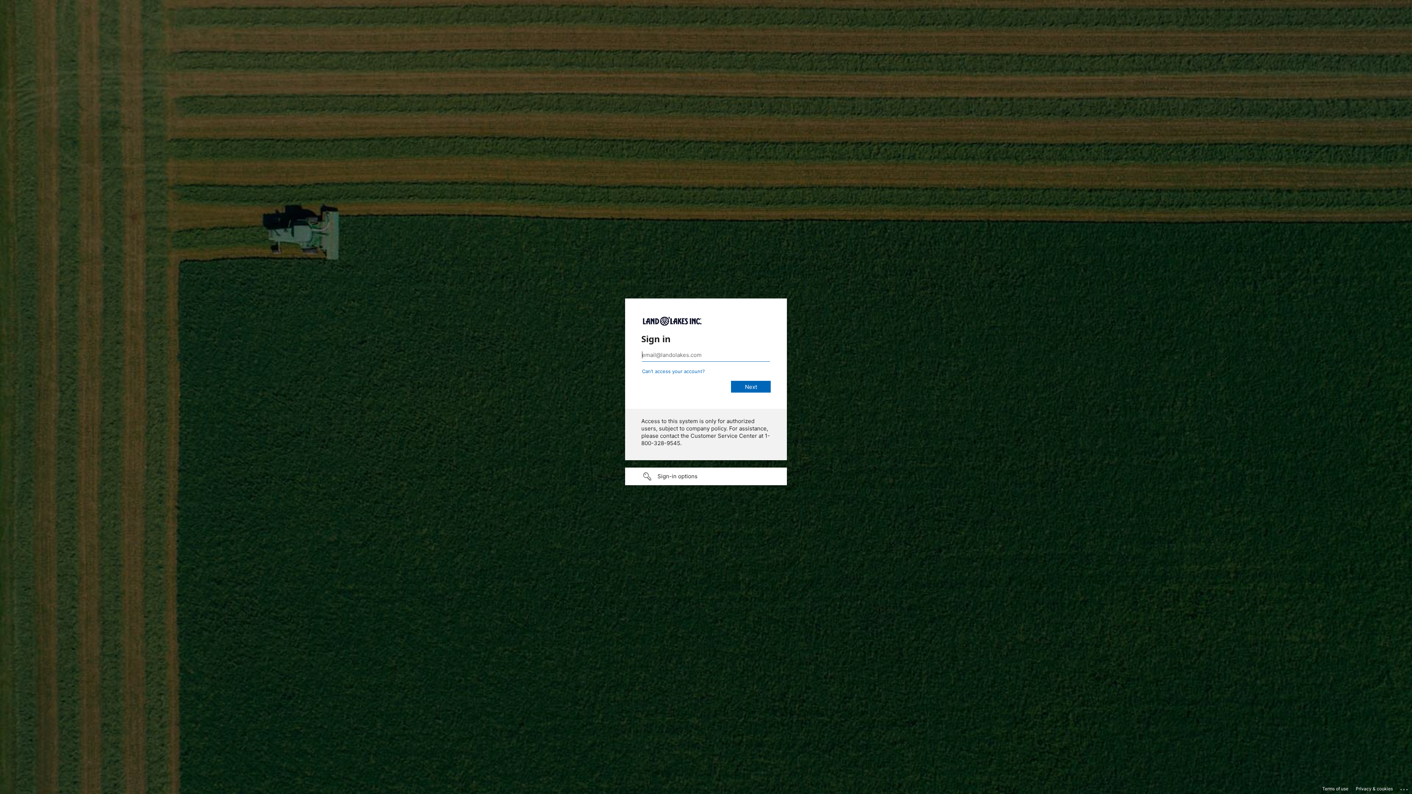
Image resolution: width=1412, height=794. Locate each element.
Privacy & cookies (1374, 788)
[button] (706, 476)
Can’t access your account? (673, 371)
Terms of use (1335, 788)
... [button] (1404, 787)
